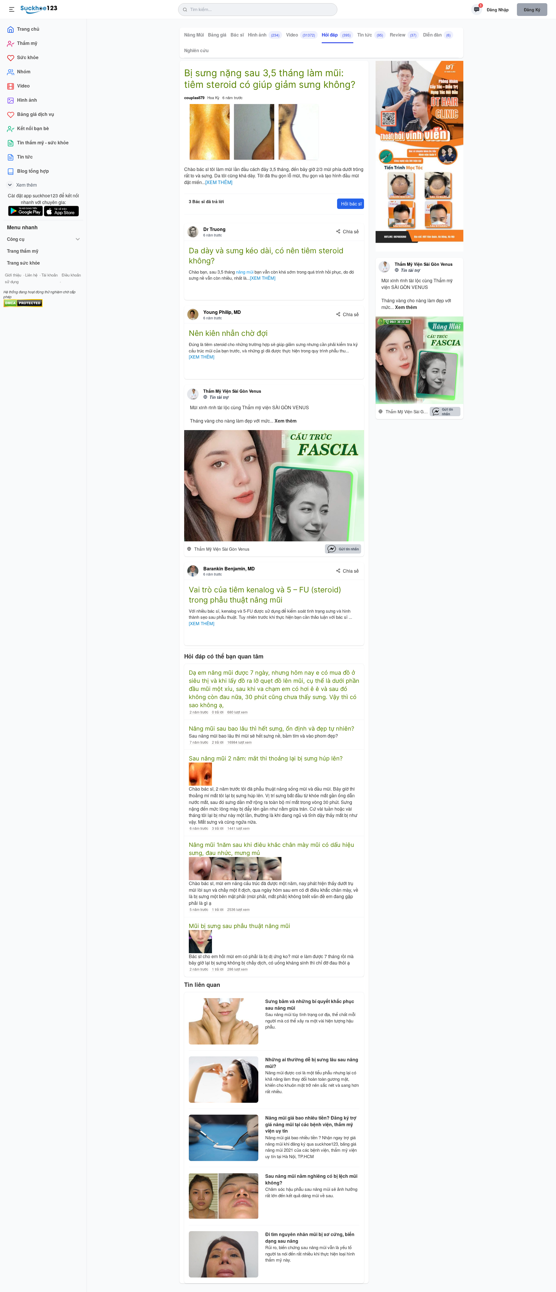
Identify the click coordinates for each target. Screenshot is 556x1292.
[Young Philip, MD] (193, 314)
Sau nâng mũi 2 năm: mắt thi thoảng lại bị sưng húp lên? (266, 758)
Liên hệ (31, 275)
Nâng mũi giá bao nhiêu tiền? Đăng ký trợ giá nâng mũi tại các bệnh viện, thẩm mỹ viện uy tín (310, 1124)
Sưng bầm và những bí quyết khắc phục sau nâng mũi (309, 1004)
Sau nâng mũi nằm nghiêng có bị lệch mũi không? (311, 1179)
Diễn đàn (437, 35)
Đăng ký (532, 9)
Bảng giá (217, 35)
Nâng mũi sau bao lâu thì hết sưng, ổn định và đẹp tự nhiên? (271, 728)
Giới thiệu (13, 275)
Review (403, 35)
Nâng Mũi (194, 35)
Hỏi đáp (336, 35)
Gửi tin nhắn (349, 549)
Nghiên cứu (196, 50)
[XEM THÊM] (218, 182)
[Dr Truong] (193, 232)
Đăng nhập (498, 9)
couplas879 (194, 97)
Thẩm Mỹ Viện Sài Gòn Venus (232, 391)
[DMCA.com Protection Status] (23, 302)
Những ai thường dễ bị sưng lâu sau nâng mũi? (311, 1062)
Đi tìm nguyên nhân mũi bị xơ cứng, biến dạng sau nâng (309, 1237)
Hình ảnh (263, 35)
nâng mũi (244, 272)
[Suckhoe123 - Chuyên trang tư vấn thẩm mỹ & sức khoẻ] (39, 8)
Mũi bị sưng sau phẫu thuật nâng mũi (239, 925)
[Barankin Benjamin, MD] (193, 571)
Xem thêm (286, 420)
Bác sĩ (237, 35)
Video (300, 35)
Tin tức (370, 35)
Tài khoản (49, 275)
